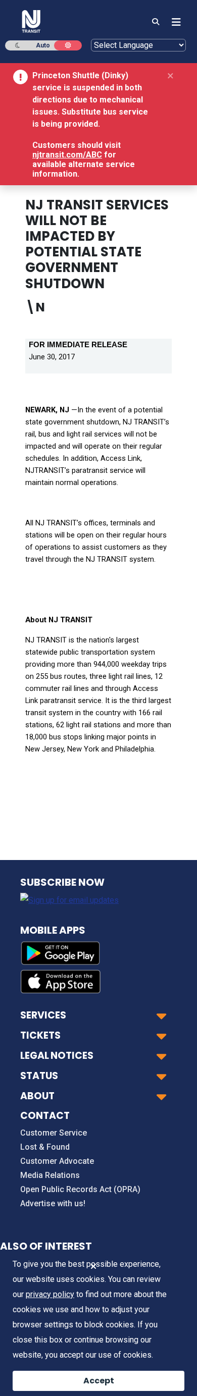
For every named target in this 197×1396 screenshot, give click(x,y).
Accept (98, 1380)
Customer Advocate (57, 1161)
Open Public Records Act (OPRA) (80, 1189)
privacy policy (50, 1294)
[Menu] (173, 22)
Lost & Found (45, 1147)
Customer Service (53, 1133)
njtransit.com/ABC (67, 154)
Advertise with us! (52, 1203)
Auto (43, 45)
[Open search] (155, 22)
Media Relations (50, 1175)
